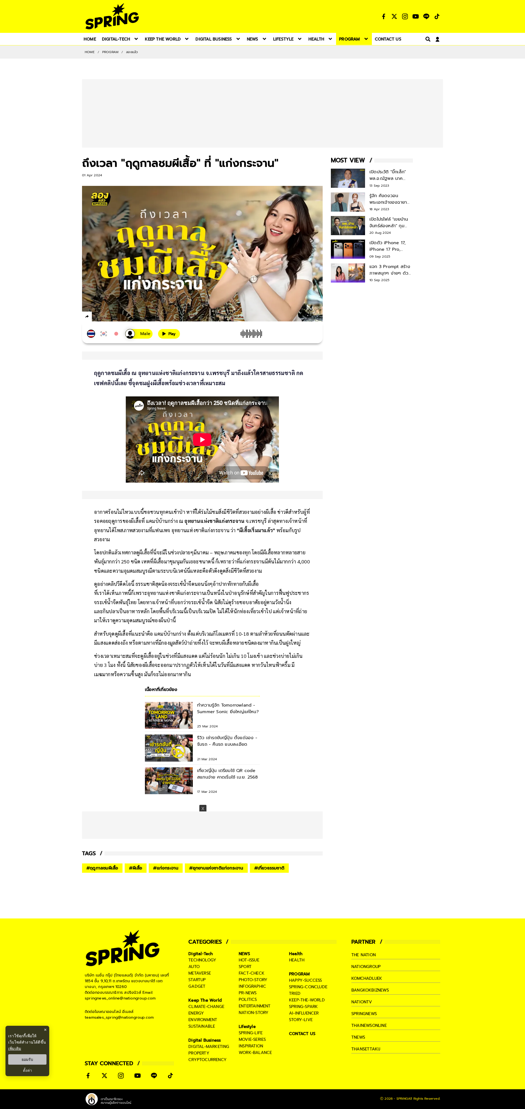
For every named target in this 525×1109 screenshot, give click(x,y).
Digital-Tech (200, 954)
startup (197, 980)
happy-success (305, 980)
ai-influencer (304, 1013)
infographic (252, 986)
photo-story (253, 980)
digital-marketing (208, 1047)
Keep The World (205, 1000)
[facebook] (97, 317)
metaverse (199, 973)
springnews (364, 1014)
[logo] (112, 16)
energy (196, 1013)
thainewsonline (369, 1025)
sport (245, 967)
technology (202, 960)
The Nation (363, 955)
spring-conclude (308, 987)
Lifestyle (247, 1027)
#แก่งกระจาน (165, 868)
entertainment (255, 1006)
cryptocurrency (207, 1060)
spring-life (250, 1033)
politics (248, 999)
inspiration (251, 1046)
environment (202, 1020)
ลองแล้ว (132, 52)
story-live (301, 1020)
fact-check (251, 973)
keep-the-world (307, 1000)
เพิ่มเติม (14, 1048)
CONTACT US (302, 1034)
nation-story (254, 1013)
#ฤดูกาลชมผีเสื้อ (102, 868)
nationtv (361, 1002)
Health (295, 954)
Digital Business (204, 1040)
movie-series (252, 1039)
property (198, 1053)
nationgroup (366, 967)
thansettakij (365, 1049)
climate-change (206, 1007)
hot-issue (249, 960)
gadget (196, 986)
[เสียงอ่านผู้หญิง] (139, 334)
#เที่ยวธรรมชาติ (269, 868)
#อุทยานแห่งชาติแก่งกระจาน (216, 868)
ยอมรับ (27, 1059)
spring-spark (303, 1007)
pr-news (247, 993)
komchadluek (366, 978)
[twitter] (107, 316)
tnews (358, 1037)
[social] (383, 16)
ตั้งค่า (27, 1070)
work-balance (255, 1053)
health (296, 960)
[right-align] (427, 39)
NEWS (244, 954)
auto (194, 967)
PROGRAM (110, 52)
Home (90, 52)
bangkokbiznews (370, 990)
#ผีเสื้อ (135, 868)
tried (295, 993)
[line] (116, 317)
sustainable (201, 1026)
